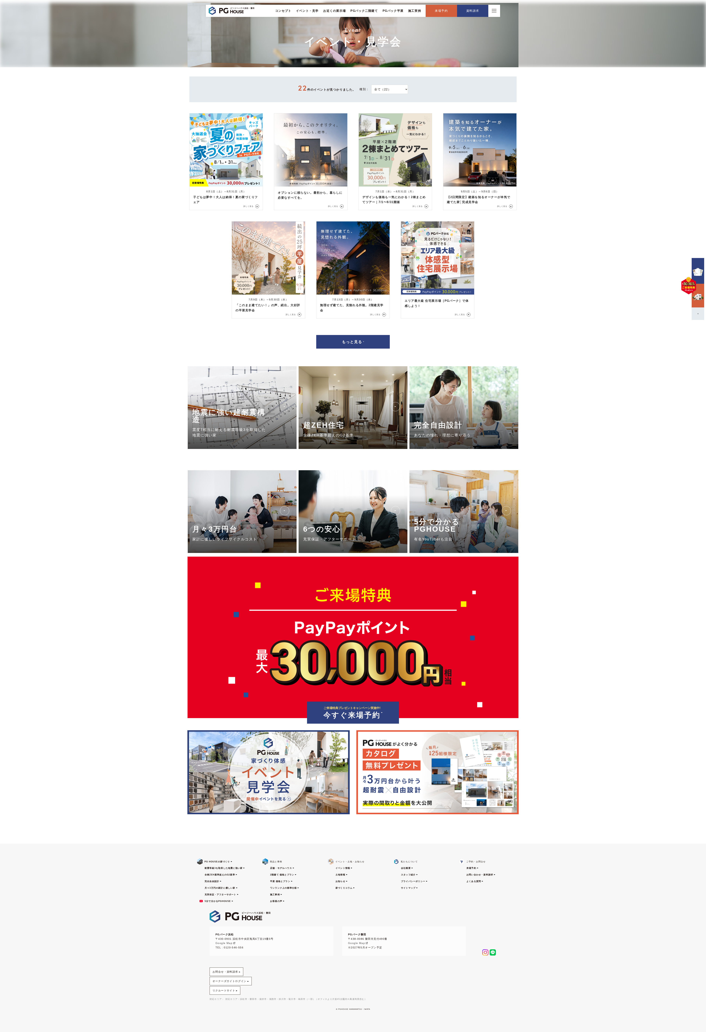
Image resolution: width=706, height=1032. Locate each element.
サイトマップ (408, 888)
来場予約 (441, 10)
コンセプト (283, 10)
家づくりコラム (344, 888)
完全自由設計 (212, 881)
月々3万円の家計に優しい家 (220, 888)
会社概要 (406, 868)
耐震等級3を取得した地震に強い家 (224, 868)
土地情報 (340, 874)
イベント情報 (343, 868)
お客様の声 (276, 901)
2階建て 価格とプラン (282, 874)
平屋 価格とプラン (280, 881)
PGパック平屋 (393, 10)
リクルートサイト (224, 990)
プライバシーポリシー (413, 881)
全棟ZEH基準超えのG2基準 (220, 874)
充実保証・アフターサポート (220, 894)
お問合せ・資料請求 (225, 971)
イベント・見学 (307, 10)
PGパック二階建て (364, 10)
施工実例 (414, 10)
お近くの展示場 (334, 10)
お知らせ (340, 881)
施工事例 (275, 894)
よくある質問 (473, 881)
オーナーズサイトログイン (230, 981)
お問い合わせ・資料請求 (479, 874)
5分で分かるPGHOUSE (218, 901)
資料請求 (472, 10)
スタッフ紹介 (408, 874)
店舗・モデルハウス (281, 868)
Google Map (223, 943)
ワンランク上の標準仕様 (283, 888)
